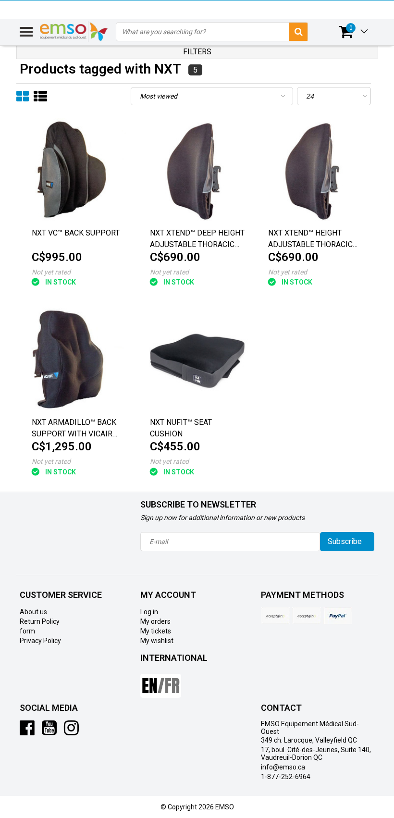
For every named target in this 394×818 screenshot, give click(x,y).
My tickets (155, 631)
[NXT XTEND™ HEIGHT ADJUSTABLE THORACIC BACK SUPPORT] (315, 170)
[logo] (74, 31)
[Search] (298, 32)
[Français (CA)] (160, 682)
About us (33, 612)
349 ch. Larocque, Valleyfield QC (309, 740)
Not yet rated (51, 272)
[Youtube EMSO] (49, 731)
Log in (149, 612)
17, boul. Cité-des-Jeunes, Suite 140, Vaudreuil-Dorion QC (316, 753)
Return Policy (40, 621)
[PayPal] (306, 615)
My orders (155, 621)
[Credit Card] (275, 615)
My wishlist (156, 640)
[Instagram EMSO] (71, 731)
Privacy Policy (40, 640)
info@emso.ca (283, 767)
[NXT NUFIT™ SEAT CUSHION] (197, 360)
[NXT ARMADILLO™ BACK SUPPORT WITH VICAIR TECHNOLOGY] (79, 360)
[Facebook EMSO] (27, 731)
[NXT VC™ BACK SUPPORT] (79, 170)
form (27, 631)
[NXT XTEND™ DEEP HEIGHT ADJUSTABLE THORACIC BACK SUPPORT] (197, 170)
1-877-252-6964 (285, 777)
